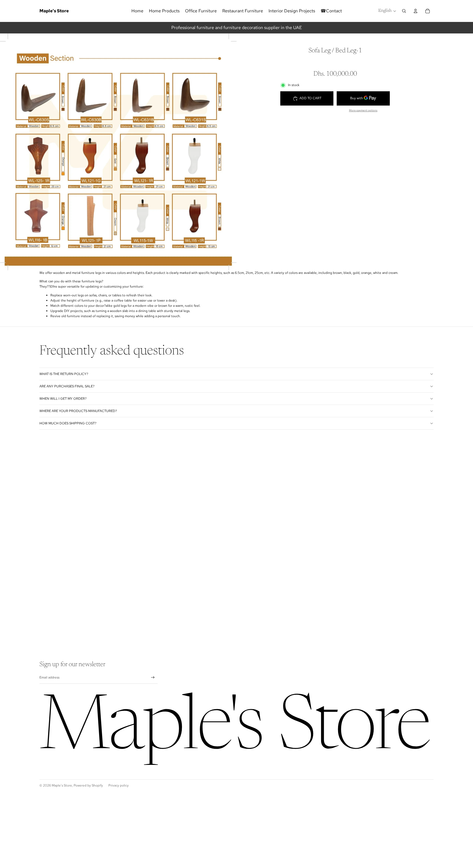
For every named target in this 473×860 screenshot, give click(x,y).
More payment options (363, 110)
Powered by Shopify (88, 785)
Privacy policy (118, 785)
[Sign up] (153, 677)
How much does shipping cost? (67, 423)
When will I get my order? (62, 398)
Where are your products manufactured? (78, 411)
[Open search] (404, 11)
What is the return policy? (63, 374)
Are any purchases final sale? (66, 386)
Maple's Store (62, 785)
